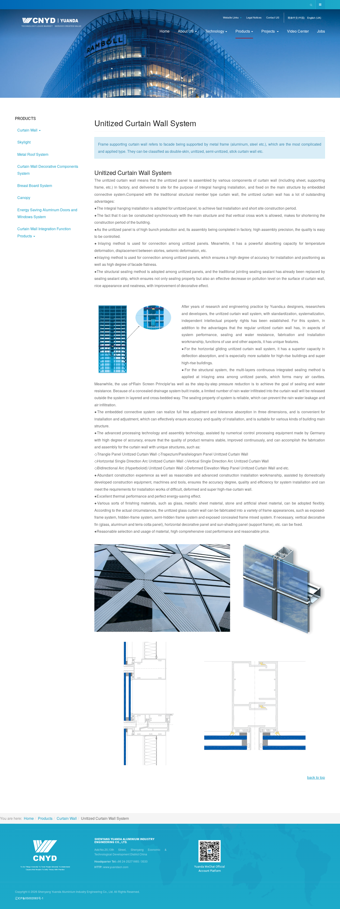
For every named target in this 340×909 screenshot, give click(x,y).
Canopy (23, 197)
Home (165, 31)
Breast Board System (34, 185)
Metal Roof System (32, 154)
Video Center (298, 31)
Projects (268, 31)
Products (242, 31)
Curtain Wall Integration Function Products (44, 232)
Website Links (231, 17)
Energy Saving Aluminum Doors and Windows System (47, 213)
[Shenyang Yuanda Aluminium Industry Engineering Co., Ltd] (51, 23)
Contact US (272, 17)
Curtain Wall (27, 130)
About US (186, 31)
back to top (316, 777)
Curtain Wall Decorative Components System (47, 170)
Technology (214, 31)
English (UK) (314, 17)
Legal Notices (254, 17)
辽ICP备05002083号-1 (29, 898)
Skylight (24, 142)
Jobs (321, 31)
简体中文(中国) (296, 17)
